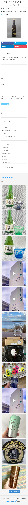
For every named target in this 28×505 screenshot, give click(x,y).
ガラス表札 (3, 133)
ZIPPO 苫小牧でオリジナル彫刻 (8, 130)
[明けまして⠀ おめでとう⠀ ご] (14, 451)
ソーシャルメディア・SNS (7, 167)
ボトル (2, 124)
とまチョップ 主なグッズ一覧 (8, 136)
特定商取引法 (5, 156)
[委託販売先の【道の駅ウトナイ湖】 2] (14, 273)
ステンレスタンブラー (6, 121)
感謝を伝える (6, 108)
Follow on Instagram (15, 491)
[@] (5, 182)
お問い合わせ (4, 159)
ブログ (2, 164)
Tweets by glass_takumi (7, 177)
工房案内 (3, 142)
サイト (2, 90)
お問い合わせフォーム (7, 162)
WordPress (9, 500)
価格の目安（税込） (6, 153)
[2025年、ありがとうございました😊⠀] (14, 477)
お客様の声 (3, 139)
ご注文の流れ (5, 147)
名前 (2, 78)
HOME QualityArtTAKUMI (7, 116)
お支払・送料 (5, 150)
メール (3, 84)
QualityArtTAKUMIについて (8, 144)
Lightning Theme (16, 500)
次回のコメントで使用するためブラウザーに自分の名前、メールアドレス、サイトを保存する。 (13, 97)
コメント (3, 63)
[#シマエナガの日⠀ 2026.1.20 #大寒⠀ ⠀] (14, 324)
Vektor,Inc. (15, 501)
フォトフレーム (4, 127)
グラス (2, 119)
